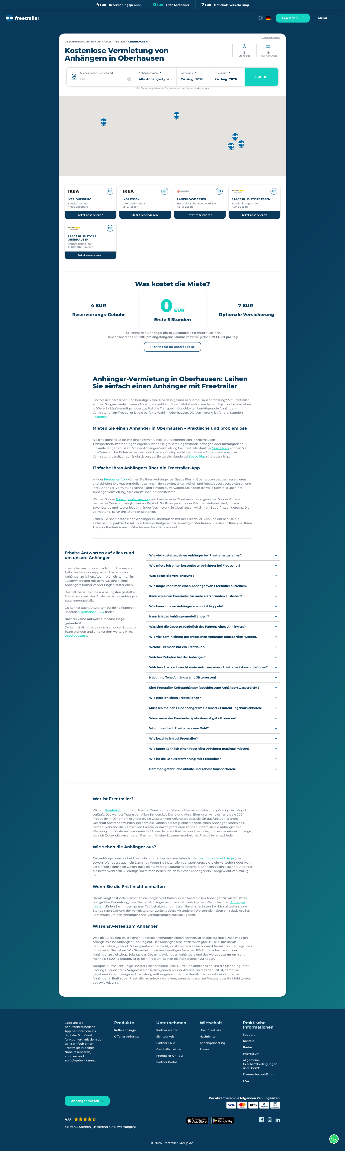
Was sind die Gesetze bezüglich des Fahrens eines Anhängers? (197, 626)
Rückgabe (221, 72)
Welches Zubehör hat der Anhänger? (177, 657)
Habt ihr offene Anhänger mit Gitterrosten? (182, 677)
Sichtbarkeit (165, 1036)
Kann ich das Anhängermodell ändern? (179, 616)
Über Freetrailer (211, 1030)
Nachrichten (209, 1036)
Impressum (251, 1053)
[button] (264, 18)
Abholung (187, 72)
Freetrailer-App (115, 479)
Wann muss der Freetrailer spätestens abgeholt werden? (193, 718)
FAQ (246, 1081)
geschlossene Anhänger (216, 858)
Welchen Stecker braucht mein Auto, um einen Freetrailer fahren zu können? (208, 667)
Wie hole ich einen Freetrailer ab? (175, 698)
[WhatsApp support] (334, 1139)
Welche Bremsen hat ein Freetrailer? (177, 647)
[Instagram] (269, 1119)
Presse (204, 1049)
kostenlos (100, 417)
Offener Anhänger (127, 1036)
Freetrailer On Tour (169, 1055)
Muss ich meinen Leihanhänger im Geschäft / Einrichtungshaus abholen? (206, 708)
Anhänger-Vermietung (133, 499)
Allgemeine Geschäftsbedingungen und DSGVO (260, 1064)
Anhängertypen (148, 72)
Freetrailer (113, 810)
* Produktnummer (271, 37)
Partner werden (167, 1030)
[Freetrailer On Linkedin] (277, 1119)
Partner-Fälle (165, 1043)
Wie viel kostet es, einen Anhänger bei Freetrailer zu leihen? (195, 555)
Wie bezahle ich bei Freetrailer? (173, 738)
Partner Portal (166, 1062)
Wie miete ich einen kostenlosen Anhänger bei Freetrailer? (194, 565)
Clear (129, 79)
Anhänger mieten (111, 41)
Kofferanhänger (125, 1030)
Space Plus (220, 448)
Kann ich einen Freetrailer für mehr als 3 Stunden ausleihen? (195, 596)
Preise (247, 1047)
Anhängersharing (212, 1043)
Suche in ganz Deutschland (96, 72)
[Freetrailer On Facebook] (261, 1119)
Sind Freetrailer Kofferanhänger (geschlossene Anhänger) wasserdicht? (204, 687)
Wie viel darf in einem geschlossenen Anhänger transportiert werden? (203, 637)
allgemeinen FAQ (91, 612)
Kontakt (249, 1041)
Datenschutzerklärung (259, 1074)
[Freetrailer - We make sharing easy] (22, 18)
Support (249, 1034)
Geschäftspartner (168, 1049)
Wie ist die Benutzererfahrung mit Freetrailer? (185, 759)
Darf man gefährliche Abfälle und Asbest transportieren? (193, 769)
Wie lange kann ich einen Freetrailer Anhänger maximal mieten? (199, 749)
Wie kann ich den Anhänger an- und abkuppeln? (186, 606)
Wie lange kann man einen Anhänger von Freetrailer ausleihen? (198, 586)
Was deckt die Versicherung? (171, 576)
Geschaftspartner (79, 41)
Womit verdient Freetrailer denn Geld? (179, 728)
